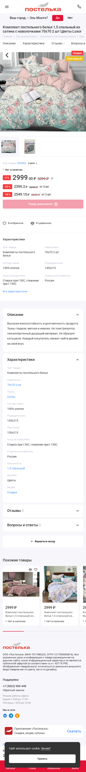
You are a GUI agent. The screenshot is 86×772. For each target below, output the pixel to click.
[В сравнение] (30, 569)
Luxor (31, 163)
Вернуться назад (45, 541)
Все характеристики (15, 291)
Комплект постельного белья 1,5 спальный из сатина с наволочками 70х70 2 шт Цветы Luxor (19, 614)
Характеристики (33, 43)
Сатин (11, 396)
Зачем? (46, 748)
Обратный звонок (13, 690)
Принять (42, 758)
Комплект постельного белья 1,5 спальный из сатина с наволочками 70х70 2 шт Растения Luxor (58, 614)
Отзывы (58, 43)
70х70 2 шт (14, 384)
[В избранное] (36, 569)
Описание (9, 43)
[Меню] (7, 6)
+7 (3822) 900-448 (14, 686)
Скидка (12, 492)
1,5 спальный (16, 468)
